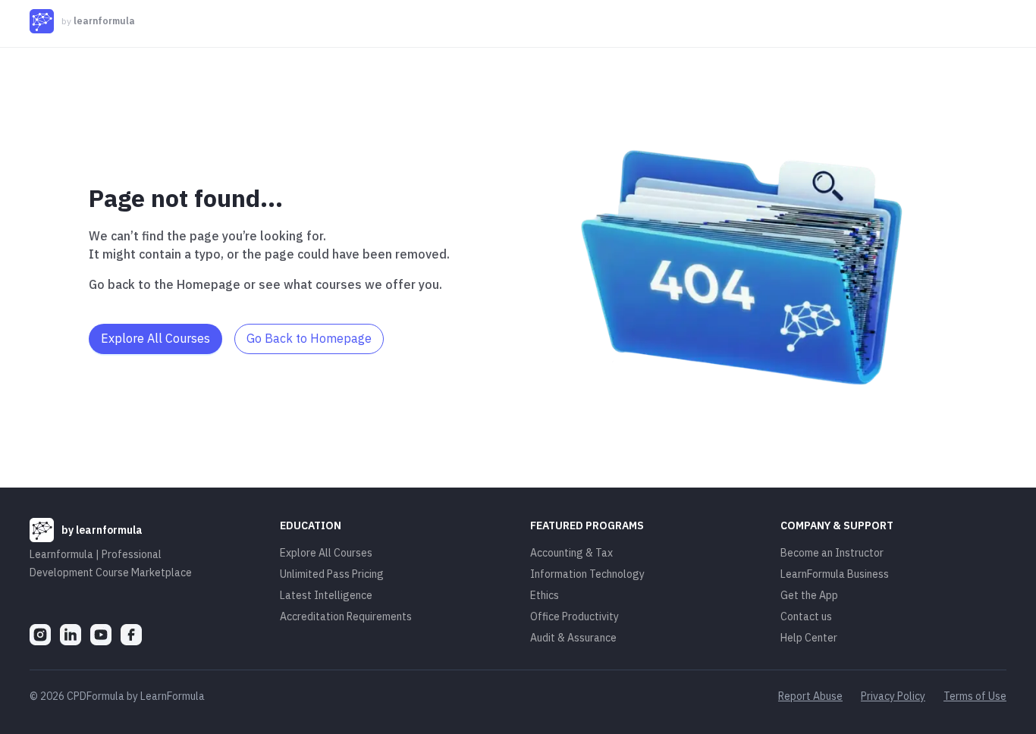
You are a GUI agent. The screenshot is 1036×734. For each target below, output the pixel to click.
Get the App (809, 595)
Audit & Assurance (573, 638)
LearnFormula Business (834, 574)
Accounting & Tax (571, 553)
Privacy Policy (893, 696)
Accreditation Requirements (346, 616)
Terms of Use (974, 696)
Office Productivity (574, 616)
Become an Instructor (832, 553)
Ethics (544, 595)
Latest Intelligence (326, 595)
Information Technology (587, 574)
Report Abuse (810, 696)
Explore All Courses (326, 553)
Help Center (808, 638)
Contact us (806, 616)
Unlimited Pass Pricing (332, 574)
